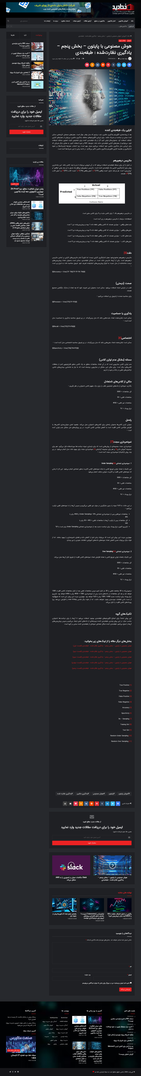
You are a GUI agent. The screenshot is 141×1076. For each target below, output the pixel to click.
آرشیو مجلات (77, 21)
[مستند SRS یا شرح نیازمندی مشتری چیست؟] (37, 46)
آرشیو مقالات (87, 21)
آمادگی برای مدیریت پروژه (50, 1021)
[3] (63, 170)
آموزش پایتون (124, 793)
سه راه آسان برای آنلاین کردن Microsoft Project (21, 83)
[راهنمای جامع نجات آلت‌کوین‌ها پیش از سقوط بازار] (64, 905)
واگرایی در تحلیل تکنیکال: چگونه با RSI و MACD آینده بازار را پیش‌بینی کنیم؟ (120, 915)
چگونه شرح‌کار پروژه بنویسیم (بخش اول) (21, 64)
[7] (111, 442)
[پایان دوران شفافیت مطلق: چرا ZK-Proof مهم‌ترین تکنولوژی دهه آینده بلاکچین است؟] (95, 1020)
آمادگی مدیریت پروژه (62, 1025)
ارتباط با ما (47, 21)
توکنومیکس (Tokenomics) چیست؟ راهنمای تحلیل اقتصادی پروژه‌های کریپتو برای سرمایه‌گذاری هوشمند (92, 916)
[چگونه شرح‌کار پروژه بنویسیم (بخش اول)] (37, 66)
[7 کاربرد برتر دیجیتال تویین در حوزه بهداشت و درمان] (37, 56)
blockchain (64, 1018)
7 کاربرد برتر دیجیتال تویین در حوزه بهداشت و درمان (20, 54)
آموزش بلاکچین (123, 21)
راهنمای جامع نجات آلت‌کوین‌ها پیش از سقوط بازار (64, 915)
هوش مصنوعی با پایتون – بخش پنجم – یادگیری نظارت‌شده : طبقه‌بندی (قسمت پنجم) (102, 668)
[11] (114, 551)
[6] (119, 338)
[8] (116, 449)
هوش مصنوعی (98, 793)
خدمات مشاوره (65, 21)
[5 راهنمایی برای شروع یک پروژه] (37, 75)
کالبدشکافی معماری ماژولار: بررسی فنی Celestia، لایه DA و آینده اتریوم (20, 204)
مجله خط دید (123, 59)
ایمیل (129, 975)
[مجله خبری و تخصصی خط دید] (123, 8)
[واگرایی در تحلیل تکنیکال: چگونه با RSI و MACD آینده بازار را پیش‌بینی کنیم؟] (119, 905)
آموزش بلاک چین (48, 1025)
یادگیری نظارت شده (64, 793)
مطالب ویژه (122, 41)
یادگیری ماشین (82, 793)
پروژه (49, 1044)
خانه (132, 21)
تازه (25, 35)
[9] (95, 449)
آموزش (124, 36)
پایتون (111, 793)
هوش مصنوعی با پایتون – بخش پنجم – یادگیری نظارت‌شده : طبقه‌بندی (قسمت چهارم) (102, 662)
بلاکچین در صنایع (99, 21)
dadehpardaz (54, 1018)
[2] (78, 170)
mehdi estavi (64, 1021)
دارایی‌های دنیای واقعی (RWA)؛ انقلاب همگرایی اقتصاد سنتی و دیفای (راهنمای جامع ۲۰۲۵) (20, 225)
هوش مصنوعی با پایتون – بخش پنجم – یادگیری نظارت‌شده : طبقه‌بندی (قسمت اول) (102, 645)
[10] (114, 463)
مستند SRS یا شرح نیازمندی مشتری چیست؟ (21, 44)
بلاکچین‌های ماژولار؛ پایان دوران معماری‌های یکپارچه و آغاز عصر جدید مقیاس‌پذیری (102, 26)
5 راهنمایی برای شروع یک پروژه (20, 72)
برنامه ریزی (52, 1033)
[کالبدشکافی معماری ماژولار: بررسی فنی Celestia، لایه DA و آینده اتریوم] (37, 205)
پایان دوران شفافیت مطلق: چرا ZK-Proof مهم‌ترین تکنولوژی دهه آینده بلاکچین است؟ (27, 191)
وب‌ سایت (87, 975)
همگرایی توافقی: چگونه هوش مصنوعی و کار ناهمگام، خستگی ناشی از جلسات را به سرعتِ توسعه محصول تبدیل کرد (20, 237)
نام (130, 966)
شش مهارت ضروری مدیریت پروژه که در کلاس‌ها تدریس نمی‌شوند (21, 1024)
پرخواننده (39, 35)
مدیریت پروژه (64, 1040)
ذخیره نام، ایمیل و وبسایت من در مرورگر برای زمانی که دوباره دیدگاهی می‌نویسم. (106, 983)
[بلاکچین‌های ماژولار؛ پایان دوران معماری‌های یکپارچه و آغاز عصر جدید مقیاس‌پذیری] (37, 215)
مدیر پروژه (55, 1036)
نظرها (13, 35)
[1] (94, 170)
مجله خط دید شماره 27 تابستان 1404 (23, 1057)
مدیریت (47, 1036)
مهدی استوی (53, 1040)
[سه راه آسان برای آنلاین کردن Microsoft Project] (37, 85)
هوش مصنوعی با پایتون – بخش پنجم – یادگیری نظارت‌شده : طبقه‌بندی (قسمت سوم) (102, 657)
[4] (127, 173)
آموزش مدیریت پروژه (62, 1029)
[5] (125, 253)
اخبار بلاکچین (111, 21)
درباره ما (55, 21)
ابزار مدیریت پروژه (63, 1033)
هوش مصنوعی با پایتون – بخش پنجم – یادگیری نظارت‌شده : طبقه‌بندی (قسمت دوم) (102, 651)
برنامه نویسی (64, 1036)
